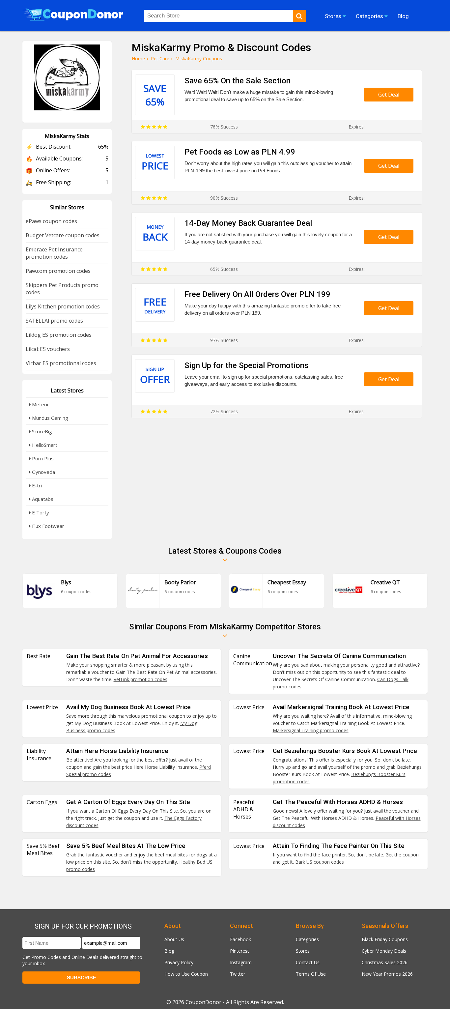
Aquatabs (42, 499)
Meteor (40, 404)
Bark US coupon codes (319, 862)
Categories (307, 939)
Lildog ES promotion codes (59, 334)
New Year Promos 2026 (387, 974)
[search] (299, 16)
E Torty (40, 512)
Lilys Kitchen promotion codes (63, 306)
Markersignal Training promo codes (311, 730)
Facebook (240, 939)
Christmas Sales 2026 (385, 962)
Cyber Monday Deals (384, 951)
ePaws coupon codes (51, 221)
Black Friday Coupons (385, 939)
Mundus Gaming (49, 418)
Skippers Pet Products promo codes (62, 288)
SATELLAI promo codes (54, 320)
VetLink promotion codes (140, 679)
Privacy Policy (178, 962)
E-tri (36, 485)
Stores (303, 951)
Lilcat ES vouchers (48, 349)
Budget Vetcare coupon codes (62, 235)
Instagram (241, 962)
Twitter (237, 974)
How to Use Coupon (186, 974)
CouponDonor (203, 1002)
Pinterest (239, 951)
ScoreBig (41, 431)
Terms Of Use (311, 974)
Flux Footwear (47, 526)
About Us (174, 939)
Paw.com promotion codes (58, 270)
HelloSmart (44, 445)
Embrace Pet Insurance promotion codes (54, 253)
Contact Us (308, 962)
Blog (169, 951)
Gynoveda (43, 472)
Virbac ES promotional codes (61, 363)
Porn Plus (42, 458)
